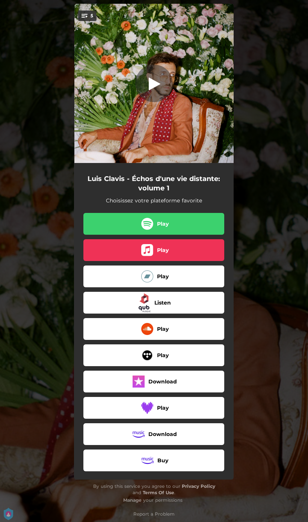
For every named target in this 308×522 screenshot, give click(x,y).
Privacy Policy (198, 486)
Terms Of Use (158, 492)
